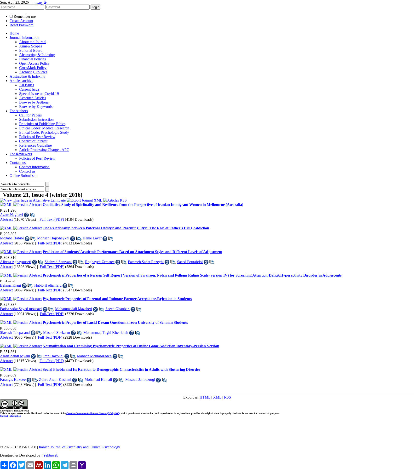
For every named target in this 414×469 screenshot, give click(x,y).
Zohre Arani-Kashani (55, 379)
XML (217, 397)
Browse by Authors (34, 102)
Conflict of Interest (33, 141)
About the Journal (32, 42)
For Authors (19, 111)
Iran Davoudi (53, 356)
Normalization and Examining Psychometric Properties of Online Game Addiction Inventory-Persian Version (131, 346)
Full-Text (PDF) (52, 219)
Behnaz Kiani (10, 285)
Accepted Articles (32, 98)
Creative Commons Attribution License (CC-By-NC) (93, 413)
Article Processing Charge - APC (44, 150)
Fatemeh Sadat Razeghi (146, 262)
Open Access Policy (34, 63)
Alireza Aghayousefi (15, 262)
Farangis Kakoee (13, 379)
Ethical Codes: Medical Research (44, 128)
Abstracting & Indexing (37, 55)
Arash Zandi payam (15, 356)
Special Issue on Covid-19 (39, 94)
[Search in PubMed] (32, 215)
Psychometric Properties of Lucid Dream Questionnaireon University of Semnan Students (115, 322)
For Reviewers (21, 154)
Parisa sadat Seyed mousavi (21, 309)
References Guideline (35, 145)
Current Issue (29, 89)
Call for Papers (30, 115)
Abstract (6, 219)
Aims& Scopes (30, 46)
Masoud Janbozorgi (140, 379)
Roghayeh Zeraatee (100, 262)
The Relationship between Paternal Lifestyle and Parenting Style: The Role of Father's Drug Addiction (126, 228)
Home (14, 33)
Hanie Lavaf (92, 238)
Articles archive (21, 81)
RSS (227, 397)
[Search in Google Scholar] (26, 215)
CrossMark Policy (32, 68)
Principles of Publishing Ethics (42, 124)
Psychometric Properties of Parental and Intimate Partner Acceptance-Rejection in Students (117, 299)
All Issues (26, 85)
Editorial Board (30, 50)
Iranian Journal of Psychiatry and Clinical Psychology (79, 447)
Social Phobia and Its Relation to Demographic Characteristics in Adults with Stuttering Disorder (121, 369)
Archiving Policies (33, 72)
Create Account (21, 21)
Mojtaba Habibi (12, 238)
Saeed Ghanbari (117, 309)
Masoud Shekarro (56, 332)
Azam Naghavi (11, 215)
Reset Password (22, 25)
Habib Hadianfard (48, 285)
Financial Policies (32, 59)
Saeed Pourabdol (190, 262)
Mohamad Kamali (98, 379)
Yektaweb (50, 455)
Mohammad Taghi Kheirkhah (105, 332)
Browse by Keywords (35, 106)
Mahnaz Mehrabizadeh (94, 356)
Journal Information (24, 37)
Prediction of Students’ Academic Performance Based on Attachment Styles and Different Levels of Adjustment (132, 252)
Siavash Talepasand (15, 332)
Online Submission (24, 176)
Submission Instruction (36, 119)
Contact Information (34, 167)
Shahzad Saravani (58, 262)
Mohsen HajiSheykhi (53, 238)
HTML (205, 397)
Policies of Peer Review (37, 137)
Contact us (18, 163)
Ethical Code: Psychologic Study (44, 132)
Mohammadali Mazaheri (73, 309)
